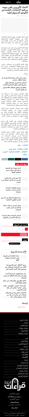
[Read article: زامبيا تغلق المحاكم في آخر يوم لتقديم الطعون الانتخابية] (25, 199)
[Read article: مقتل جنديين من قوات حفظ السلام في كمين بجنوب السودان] (25, 206)
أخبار (26, 338)
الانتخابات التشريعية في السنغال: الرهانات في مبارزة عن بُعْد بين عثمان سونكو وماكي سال (15, 295)
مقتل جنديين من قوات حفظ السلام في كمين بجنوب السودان (12, 207)
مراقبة (25, 154)
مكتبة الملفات (24, 325)
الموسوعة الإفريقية (22, 365)
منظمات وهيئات (23, 328)
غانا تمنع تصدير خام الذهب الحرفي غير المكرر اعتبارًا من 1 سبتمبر (11, 180)
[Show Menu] (26, 2)
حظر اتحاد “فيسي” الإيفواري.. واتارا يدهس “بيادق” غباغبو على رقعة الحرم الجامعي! (14, 288)
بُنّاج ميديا (8, 415)
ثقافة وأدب (25, 354)
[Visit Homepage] (18, 2)
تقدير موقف (24, 352)
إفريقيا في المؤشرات (22, 368)
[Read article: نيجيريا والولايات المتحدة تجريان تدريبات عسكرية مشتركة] (25, 189)
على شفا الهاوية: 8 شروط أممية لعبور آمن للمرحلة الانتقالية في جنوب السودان (14, 276)
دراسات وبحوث (23, 371)
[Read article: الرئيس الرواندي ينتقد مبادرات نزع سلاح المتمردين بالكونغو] (25, 216)
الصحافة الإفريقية (23, 376)
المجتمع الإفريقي (23, 344)
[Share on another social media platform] (4, 159)
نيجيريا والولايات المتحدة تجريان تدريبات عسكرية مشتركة (13, 190)
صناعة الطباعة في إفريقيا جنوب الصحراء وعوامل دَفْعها (11, 258)
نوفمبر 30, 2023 (24, 15)
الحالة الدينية (24, 331)
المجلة (26, 360)
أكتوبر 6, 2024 (16, 262)
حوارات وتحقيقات (23, 333)
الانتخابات (24, 151)
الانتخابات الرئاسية (14, 151)
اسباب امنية (12, 149)
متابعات (26, 323)
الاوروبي (5, 151)
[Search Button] (1, 2)
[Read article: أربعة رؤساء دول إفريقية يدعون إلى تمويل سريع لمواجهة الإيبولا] (25, 169)
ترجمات (26, 346)
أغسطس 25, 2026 (17, 174)
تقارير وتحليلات (23, 349)
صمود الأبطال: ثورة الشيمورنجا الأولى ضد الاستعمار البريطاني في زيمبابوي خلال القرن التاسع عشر (15, 267)
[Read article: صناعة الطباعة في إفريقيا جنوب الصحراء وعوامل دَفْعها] (23, 257)
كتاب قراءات (24, 362)
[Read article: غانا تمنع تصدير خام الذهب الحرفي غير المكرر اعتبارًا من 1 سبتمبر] (25, 179)
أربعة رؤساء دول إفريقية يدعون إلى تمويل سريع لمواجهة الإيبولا (13, 170)
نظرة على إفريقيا (23, 373)
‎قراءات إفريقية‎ (21, 307)
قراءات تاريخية (24, 320)
